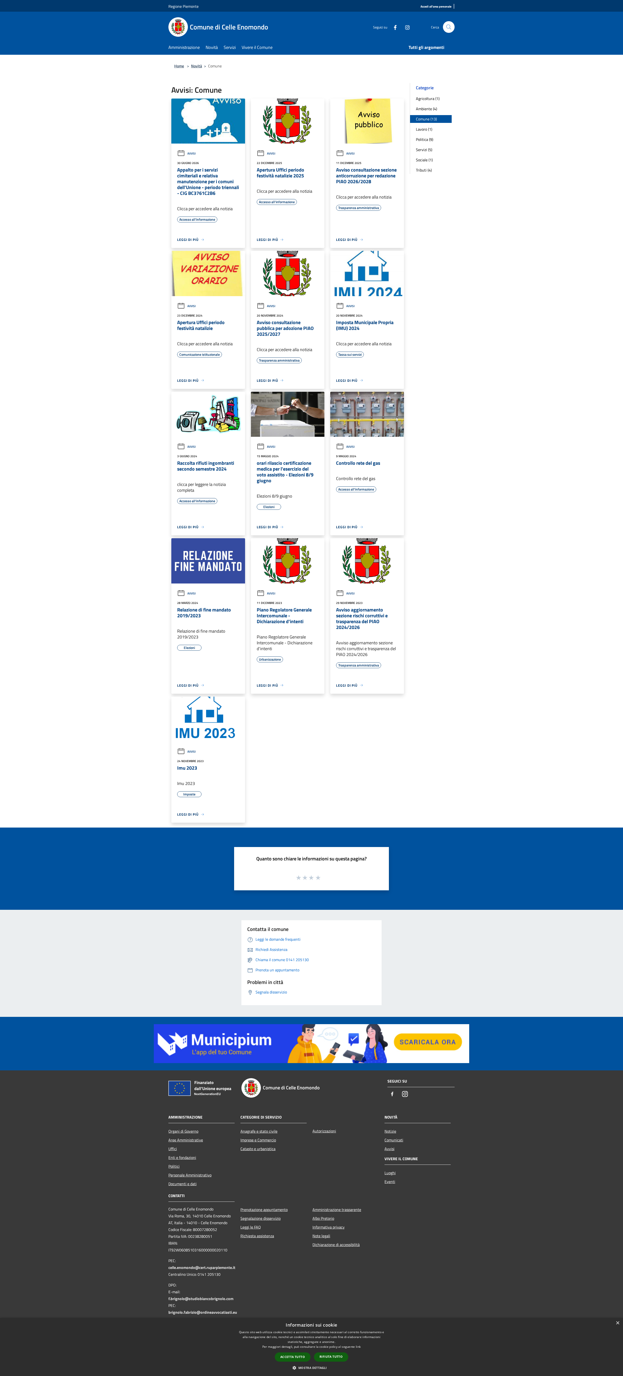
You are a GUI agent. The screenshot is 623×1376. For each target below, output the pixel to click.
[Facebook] (393, 27)
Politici (174, 1166)
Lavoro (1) (424, 129)
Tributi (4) (424, 170)
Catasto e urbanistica (257, 1149)
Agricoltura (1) (428, 98)
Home (179, 66)
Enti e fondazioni (182, 1157)
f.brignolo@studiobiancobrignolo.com (200, 1299)
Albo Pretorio (323, 1218)
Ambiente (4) (426, 109)
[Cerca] (449, 27)
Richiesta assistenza (257, 1236)
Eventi (390, 1182)
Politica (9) (424, 139)
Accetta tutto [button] (292, 1357)
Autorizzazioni (324, 1131)
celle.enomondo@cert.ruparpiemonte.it (201, 1267)
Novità (196, 66)
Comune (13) (426, 119)
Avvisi (191, 153)
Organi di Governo (183, 1131)
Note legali (321, 1236)
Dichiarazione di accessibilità (336, 1245)
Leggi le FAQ (250, 1227)
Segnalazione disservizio (260, 1218)
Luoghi (390, 1173)
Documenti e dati (182, 1184)
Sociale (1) (424, 160)
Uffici (172, 1149)
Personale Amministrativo (189, 1175)
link (358, 1347)
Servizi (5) (424, 150)
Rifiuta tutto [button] (331, 1357)
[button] (311, 1367)
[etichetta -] (318, 877)
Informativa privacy (328, 1227)
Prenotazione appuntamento (264, 1209)
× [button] (617, 1323)
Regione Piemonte (183, 6)
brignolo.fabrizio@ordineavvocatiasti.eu (202, 1312)
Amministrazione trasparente (336, 1209)
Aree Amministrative (185, 1140)
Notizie (390, 1131)
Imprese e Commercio (258, 1140)
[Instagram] (405, 27)
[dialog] (311, 1347)
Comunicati (394, 1140)
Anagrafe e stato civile (258, 1131)
